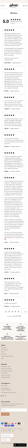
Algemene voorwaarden (6, 368)
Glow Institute (6, 443)
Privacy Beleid (4, 372)
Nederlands (4, 439)
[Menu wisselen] (1, 5)
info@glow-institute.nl (6, 389)
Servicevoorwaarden (5, 375)
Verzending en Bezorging (6, 370)
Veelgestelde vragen (5, 366)
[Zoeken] (4, 5)
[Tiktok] (5, 395)
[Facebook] (1, 395)
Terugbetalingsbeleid (5, 377)
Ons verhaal (3, 347)
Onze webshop (4, 349)
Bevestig (5, 414)
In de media (3, 354)
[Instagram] (3, 395)
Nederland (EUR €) (6, 435)
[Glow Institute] (14, 6)
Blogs (2, 358)
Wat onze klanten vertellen (7, 356)
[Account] (23, 5)
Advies (2, 351)
